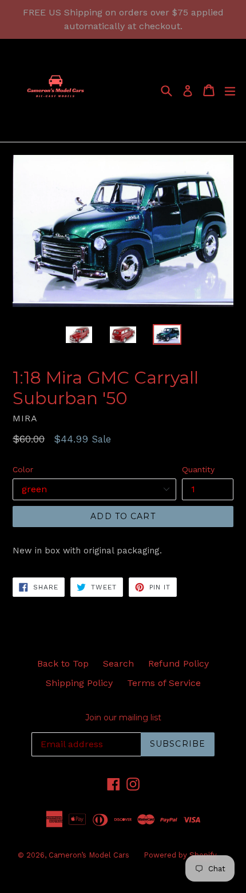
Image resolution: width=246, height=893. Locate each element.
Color (23, 469)
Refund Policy (178, 663)
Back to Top (63, 663)
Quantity (198, 469)
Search (118, 663)
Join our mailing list (123, 718)
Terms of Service (164, 682)
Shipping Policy (79, 682)
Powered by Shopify (180, 855)
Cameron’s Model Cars (89, 855)
